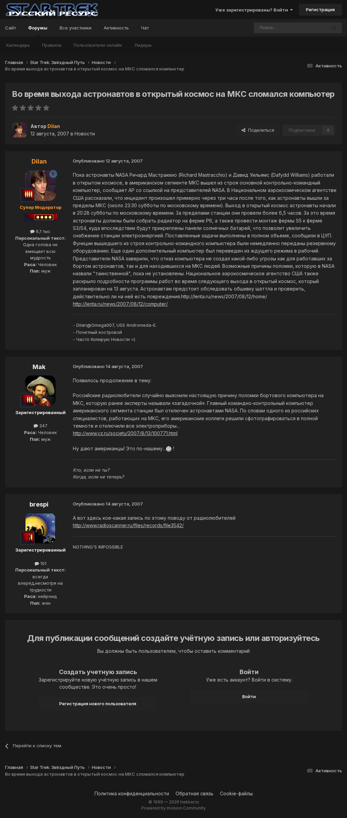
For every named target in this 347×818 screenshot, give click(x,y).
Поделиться (259, 130)
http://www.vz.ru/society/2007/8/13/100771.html (125, 433)
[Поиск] (334, 28)
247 (42, 425)
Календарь (18, 45)
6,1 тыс (42, 231)
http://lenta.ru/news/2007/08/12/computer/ (120, 304)
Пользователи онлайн (98, 45)
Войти (249, 696)
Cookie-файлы (236, 793)
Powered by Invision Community (173, 808)
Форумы (37, 27)
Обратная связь (194, 793)
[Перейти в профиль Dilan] (19, 130)
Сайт (10, 27)
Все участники (75, 27)
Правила (51, 45)
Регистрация (320, 9)
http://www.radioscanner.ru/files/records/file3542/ (128, 525)
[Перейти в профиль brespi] (40, 528)
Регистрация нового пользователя (97, 703)
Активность (116, 27)
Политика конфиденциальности (132, 793)
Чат (145, 27)
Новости (85, 133)
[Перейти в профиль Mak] (40, 390)
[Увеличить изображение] (169, 448)
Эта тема (309, 27)
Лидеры (142, 45)
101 (42, 563)
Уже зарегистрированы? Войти (252, 10)
